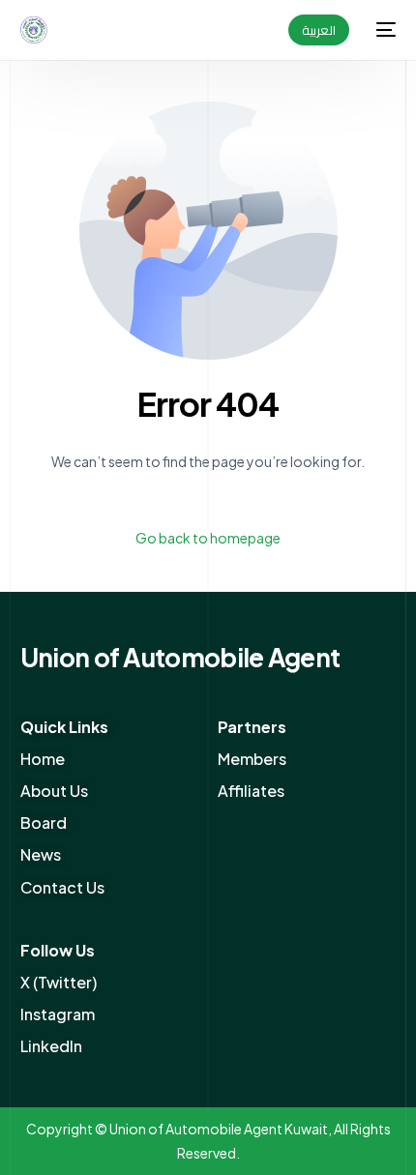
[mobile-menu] (382, 30)
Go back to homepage (208, 537)
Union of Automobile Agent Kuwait (218, 1128)
